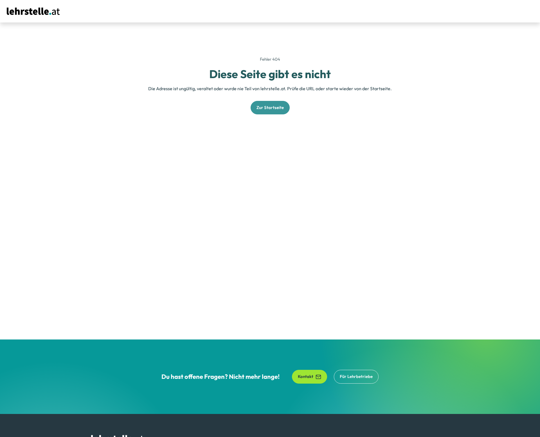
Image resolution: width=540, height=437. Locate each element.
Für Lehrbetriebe (356, 376)
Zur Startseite (270, 107)
